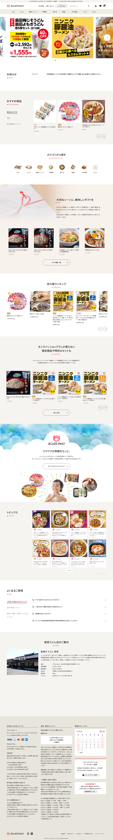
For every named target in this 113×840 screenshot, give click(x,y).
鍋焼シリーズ (33, 12)
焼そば (55, 12)
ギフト (85, 12)
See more (69, 570)
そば (13, 12)
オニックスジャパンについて (56, 466)
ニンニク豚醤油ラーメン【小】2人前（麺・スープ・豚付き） (43, 399)
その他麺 (74, 12)
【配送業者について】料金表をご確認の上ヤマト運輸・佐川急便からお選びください (74, 74)
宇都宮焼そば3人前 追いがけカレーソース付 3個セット (93, 125)
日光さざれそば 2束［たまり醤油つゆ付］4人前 (18, 250)
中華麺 (44, 12)
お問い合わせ (50, 6)
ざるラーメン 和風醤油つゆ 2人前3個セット (45, 127)
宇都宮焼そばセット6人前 (92, 250)
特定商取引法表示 (88, 833)
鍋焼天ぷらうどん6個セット (65, 127)
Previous (5, 37)
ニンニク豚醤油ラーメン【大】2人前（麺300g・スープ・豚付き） (69, 397)
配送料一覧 (44, 733)
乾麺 (63, 12)
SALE (94, 12)
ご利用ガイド (79, 833)
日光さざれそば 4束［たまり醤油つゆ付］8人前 (43, 250)
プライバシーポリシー (100, 833)
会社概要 (41, 6)
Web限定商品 (61, 6)
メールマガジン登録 (89, 775)
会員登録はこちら (89, 791)
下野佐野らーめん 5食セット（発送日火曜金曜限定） (69, 250)
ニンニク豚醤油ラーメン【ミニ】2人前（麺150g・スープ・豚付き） (94, 399)
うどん (22, 12)
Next (107, 37)
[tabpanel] (56, 37)
